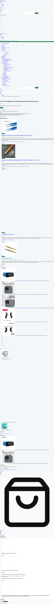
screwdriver (11, 433)
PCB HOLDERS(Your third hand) (8, 67)
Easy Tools (3, 469)
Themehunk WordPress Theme (13, 469)
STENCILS (3, 56)
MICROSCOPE (4, 58)
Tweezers (4, 72)
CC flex (6, 55)
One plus (4, 54)
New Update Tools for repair (5, 47)
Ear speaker (6, 53)
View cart (1, 601)
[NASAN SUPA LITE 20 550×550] (5, 429)
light (4, 83)
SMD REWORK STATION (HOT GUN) (7, 60)
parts (2, 50)
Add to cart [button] (3, 241)
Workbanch (3, 57)
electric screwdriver (7, 71)
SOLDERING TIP (5, 76)
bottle (4, 82)
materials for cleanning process (7, 78)
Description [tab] (3, 109)
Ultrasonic (4, 73)
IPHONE (4, 51)
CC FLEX (6, 52)
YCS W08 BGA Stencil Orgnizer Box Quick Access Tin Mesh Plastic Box (12, 578)
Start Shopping (2, 535)
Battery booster (5, 80)
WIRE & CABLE (4, 79)
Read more (3, 167)
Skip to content (2, 0)
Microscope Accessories (5, 77)
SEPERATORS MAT (6, 85)
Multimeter (4, 66)
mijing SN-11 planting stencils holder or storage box (9, 553)
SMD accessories (5, 61)
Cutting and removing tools (7, 64)
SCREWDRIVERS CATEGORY (8, 69)
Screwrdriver (5, 70)
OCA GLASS (3, 48)
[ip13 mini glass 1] (5, 356)
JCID (2, 44)
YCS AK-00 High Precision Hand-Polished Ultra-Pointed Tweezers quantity (10, 105)
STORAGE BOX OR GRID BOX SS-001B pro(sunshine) (10, 570)
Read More (13, 141)
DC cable (4, 62)
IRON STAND (5, 75)
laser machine (3, 45)
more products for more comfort (6, 81)
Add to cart (1, 107)
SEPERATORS (4, 84)
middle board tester (5, 43)
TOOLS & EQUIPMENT (5, 63)
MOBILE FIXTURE (6, 65)
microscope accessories (6, 59)
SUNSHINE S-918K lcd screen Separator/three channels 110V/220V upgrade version (14, 574)
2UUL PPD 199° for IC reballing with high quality (5, 433)
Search (37, 13)
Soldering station (4, 74)
